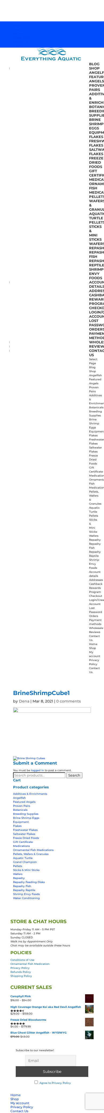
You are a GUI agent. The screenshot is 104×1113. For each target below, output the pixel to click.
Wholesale (96, 628)
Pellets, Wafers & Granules (31, 854)
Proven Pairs (21, 806)
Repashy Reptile (24, 890)
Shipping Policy (21, 976)
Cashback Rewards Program (95, 588)
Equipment (21, 822)
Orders (93, 616)
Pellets (93, 515)
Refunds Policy (20, 972)
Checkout (95, 596)
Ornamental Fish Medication (30, 964)
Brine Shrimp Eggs (96, 123)
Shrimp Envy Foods (96, 273)
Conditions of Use (22, 960)
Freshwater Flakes (25, 830)
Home (17, 25)
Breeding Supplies (25, 814)
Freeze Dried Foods (96, 162)
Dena (24, 701)
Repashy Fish (22, 886)
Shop (16, 29)
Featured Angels (24, 802)
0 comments (68, 701)
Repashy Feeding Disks (29, 882)
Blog (94, 64)
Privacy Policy (22, 37)
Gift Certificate (23, 842)
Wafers (93, 536)
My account (21, 33)
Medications (21, 846)
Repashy (95, 540)
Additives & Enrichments (30, 794)
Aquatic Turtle (23, 858)
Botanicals (96, 407)
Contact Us (20, 41)
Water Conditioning (26, 898)
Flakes (96, 137)
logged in (37, 770)
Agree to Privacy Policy (55, 1083)
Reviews (94, 632)
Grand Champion (25, 862)
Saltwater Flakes (24, 834)
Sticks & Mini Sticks (95, 232)
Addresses (96, 580)
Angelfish (95, 375)
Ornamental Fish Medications (33, 850)
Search (74, 775)
